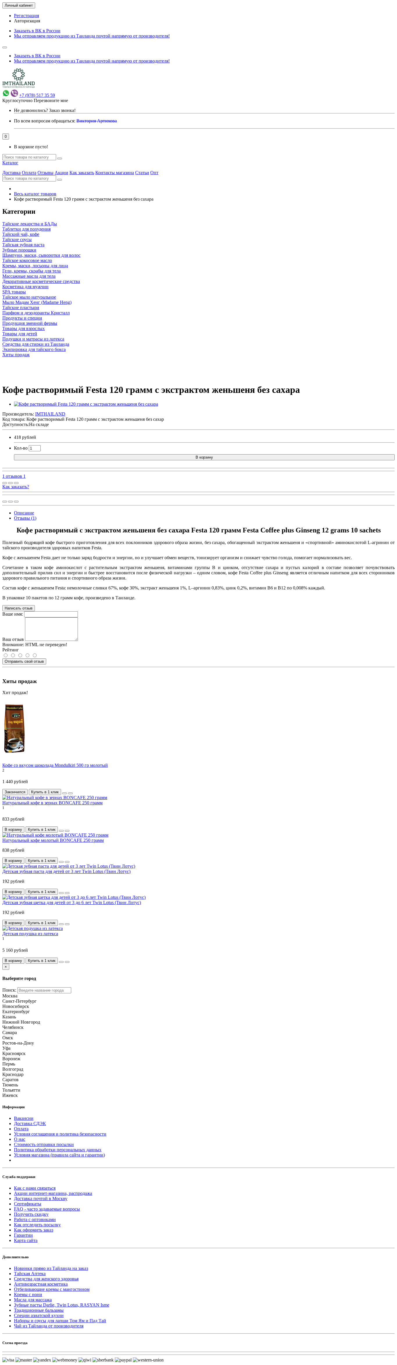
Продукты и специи (22, 318)
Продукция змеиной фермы (29, 323)
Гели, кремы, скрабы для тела (31, 270)
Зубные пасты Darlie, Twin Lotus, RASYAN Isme (61, 1304)
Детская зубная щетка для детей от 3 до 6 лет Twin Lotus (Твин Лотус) (71, 902)
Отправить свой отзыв (24, 661)
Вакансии (23, 1118)
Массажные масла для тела (29, 276)
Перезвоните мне (51, 100)
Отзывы (45, 172)
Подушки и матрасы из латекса (33, 338)
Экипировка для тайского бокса (34, 349)
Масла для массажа (33, 1299)
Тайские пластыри (20, 307)
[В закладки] (10, 483)
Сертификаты (27, 1203)
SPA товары (14, 291)
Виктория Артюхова (96, 120)
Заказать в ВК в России (37, 30)
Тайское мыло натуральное (29, 297)
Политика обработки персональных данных (57, 1149)
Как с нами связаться (35, 1188)
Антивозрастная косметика (41, 1284)
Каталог (10, 162)
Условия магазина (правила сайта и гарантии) (59, 1154)
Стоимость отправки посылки (44, 1144)
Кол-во (21, 448)
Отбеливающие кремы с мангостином (52, 1289)
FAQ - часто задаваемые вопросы (47, 1209)
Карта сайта (25, 1240)
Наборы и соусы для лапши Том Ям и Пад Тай (60, 1320)
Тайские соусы (17, 239)
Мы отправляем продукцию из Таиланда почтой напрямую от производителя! (92, 35)
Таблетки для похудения (26, 229)
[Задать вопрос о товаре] (4, 483)
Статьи (142, 172)
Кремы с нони (28, 1294)
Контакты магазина (114, 172)
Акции (61, 172)
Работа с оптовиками (35, 1219)
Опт (154, 172)
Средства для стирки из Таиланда (35, 344)
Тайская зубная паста (23, 244)
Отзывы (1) (25, 518)
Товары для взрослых (23, 328)
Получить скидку (31, 1214)
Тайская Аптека (30, 1273)
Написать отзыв (19, 608)
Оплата (29, 172)
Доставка (11, 172)
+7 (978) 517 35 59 (37, 95)
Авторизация (27, 20)
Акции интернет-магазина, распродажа (53, 1193)
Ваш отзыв (13, 639)
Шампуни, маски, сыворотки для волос (41, 255)
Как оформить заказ (33, 1229)
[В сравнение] (16, 483)
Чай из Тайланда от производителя (48, 1325)
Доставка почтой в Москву (40, 1198)
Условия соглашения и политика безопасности (60, 1133)
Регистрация (26, 15)
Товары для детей (19, 333)
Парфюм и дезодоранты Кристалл (36, 312)
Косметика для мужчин (25, 286)
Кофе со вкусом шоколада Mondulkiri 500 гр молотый (55, 765)
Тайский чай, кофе (20, 234)
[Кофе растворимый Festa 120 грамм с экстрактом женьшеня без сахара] (86, 404)
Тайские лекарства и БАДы (29, 223)
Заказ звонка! (45, 110)
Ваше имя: (12, 614)
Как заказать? (15, 486)
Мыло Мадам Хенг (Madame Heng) (36, 302)
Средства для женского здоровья (46, 1278)
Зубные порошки (19, 249)
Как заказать (81, 172)
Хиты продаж (16, 354)
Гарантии (23, 1235)
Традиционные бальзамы (39, 1310)
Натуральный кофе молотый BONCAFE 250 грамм (53, 840)
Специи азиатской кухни (39, 1315)
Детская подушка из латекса (30, 933)
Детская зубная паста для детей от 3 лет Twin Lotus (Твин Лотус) (66, 871)
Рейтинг (10, 649)
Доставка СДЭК (30, 1123)
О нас (19, 1139)
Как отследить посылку (37, 1224)
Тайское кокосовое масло (27, 260)
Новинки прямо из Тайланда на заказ (51, 1268)
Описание (24, 512)
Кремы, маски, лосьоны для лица (35, 265)
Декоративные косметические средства (41, 281)
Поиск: (9, 990)
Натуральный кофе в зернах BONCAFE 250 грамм (52, 802)
